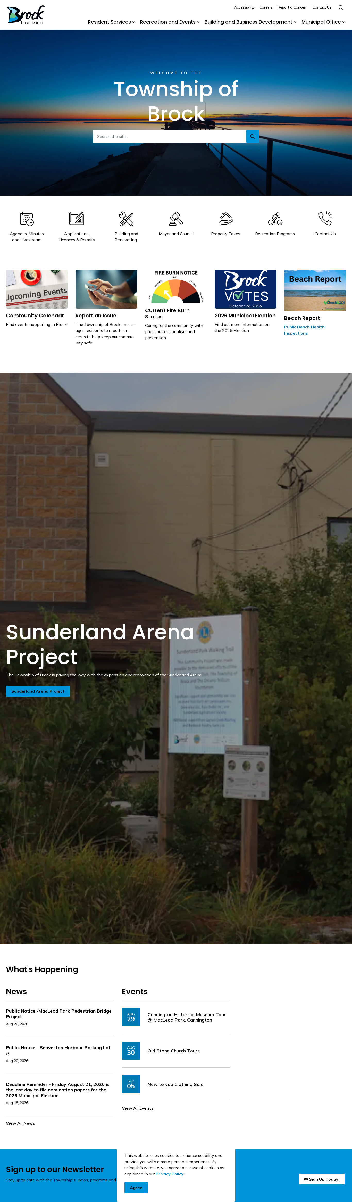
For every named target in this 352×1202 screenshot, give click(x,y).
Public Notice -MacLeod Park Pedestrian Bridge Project (59, 1013)
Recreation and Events (168, 22)
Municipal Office (321, 22)
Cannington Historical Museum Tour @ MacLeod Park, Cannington (187, 1017)
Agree (136, 1187)
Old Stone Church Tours (174, 1051)
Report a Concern (292, 7)
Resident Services (109, 22)
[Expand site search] (341, 7)
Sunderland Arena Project (37, 691)
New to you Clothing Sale (175, 1084)
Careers (266, 7)
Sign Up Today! (324, 1179)
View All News (20, 1123)
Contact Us (322, 7)
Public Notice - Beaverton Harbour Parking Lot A (58, 1050)
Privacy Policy (169, 1173)
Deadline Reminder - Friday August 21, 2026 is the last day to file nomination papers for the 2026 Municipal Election (58, 1090)
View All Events (138, 1108)
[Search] (252, 136)
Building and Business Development (248, 22)
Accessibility (244, 7)
